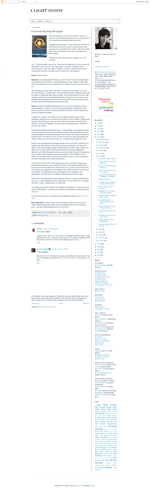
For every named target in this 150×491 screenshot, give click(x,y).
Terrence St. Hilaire (101, 339)
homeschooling (113, 437)
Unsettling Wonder (100, 275)
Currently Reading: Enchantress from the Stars (106, 201)
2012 (99, 134)
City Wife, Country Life (102, 357)
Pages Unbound (100, 307)
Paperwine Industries (101, 395)
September (102, 148)
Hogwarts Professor (101, 281)
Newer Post (35, 303)
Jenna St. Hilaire (42, 249)
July (100, 153)
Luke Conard (99, 315)
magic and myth (106, 439)
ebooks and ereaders (110, 429)
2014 (99, 129)
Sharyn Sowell (99, 343)
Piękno (106, 351)
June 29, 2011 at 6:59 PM (50, 229)
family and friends (101, 431)
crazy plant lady (100, 426)
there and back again (106, 457)
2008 (99, 249)
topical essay (111, 463)
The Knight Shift (100, 369)
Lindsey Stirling (100, 327)
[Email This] (63, 212)
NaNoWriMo (99, 413)
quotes (115, 445)
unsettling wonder (100, 465)
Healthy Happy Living (101, 383)
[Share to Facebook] (69, 212)
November (102, 142)
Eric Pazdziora (99, 323)
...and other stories (106, 405)
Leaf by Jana (99, 345)
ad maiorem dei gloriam (106, 421)
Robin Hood (110, 413)
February (102, 238)
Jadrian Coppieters (101, 319)
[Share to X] (67, 212)
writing (108, 467)
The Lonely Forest (100, 329)
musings (114, 441)
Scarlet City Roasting (101, 387)
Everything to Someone (102, 355)
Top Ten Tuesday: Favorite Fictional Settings (106, 207)
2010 (99, 244)
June (100, 156)
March (101, 235)
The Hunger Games (110, 415)
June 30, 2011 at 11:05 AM (59, 249)
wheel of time (99, 468)
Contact (47, 21)
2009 (99, 247)
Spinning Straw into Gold (102, 277)
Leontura (79, 486)
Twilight (114, 417)
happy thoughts (101, 437)
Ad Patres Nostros (101, 265)
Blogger (92, 486)
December (102, 139)
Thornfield (98, 331)
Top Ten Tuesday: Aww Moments (105, 187)
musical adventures (105, 441)
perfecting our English (105, 445)
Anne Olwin (98, 337)
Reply (38, 242)
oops (96, 445)
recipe (108, 447)
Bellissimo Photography (102, 341)
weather (108, 465)
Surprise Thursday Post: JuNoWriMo (106, 220)
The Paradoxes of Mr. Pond (103, 285)
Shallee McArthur (100, 301)
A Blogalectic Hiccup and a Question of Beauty (106, 192)
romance (109, 449)
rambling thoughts (100, 447)
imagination (98, 439)
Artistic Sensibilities (104, 179)
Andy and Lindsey (100, 365)
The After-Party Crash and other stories (106, 216)
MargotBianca (99, 393)
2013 (99, 131)
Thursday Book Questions (103, 417)
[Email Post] (59, 212)
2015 (99, 126)
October (101, 145)
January (101, 240)
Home (33, 21)
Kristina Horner (99, 359)
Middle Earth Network (101, 283)
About (40, 21)
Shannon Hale (99, 297)
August (101, 150)
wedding (114, 465)
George (39, 229)
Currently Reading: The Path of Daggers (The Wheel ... (107, 175)
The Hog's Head (100, 273)
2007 (99, 252)
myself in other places (101, 443)
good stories (112, 435)
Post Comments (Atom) (47, 307)
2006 (99, 255)
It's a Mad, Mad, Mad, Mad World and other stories (106, 183)
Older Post (86, 303)
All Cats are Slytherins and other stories (106, 171)
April (100, 232)
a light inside (46, 10)
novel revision (112, 443)
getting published (100, 433)
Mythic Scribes (99, 291)
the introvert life (105, 455)
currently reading (42, 215)
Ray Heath (98, 390)
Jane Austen (112, 411)
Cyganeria (98, 351)
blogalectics (112, 424)
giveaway (110, 433)
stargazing (108, 451)
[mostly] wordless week (102, 419)
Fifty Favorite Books (103, 407)
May (100, 229)
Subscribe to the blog (102, 67)
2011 (99, 137)
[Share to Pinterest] (71, 212)
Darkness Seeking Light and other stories (107, 196)
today (106, 460)
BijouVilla (98, 381)
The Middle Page (100, 279)
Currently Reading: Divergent (107, 158)
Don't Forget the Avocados (103, 373)
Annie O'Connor (100, 299)
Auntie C (97, 367)
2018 (99, 123)
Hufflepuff (103, 411)
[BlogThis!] (65, 212)
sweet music (108, 453)
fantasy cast (113, 431)
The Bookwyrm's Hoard (102, 309)
